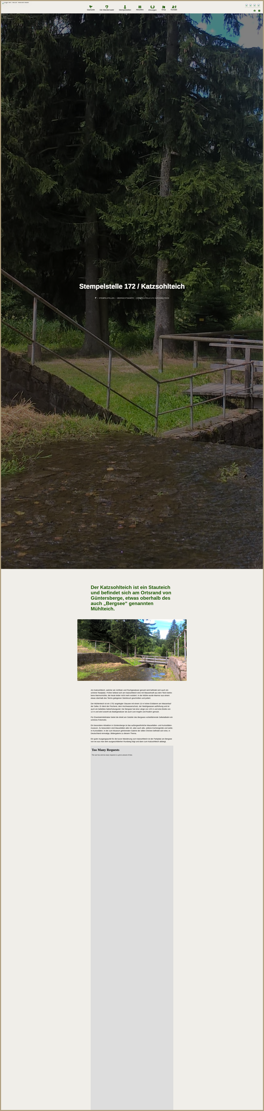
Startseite (91, 10)
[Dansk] (250, 5)
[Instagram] (259, 11)
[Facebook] (255, 11)
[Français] (259, 5)
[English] (246, 5)
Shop (163, 10)
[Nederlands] (254, 5)
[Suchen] (260, 15)
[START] (95, 298)
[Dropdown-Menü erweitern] (113, 8)
